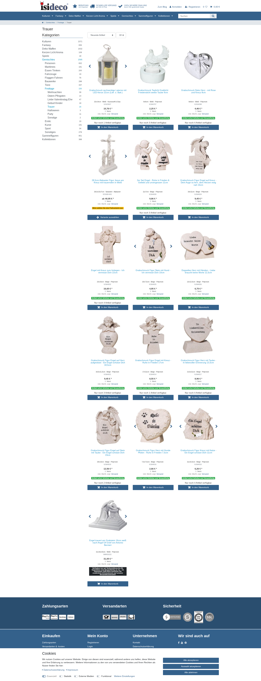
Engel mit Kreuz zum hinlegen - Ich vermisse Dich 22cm (107, 271)
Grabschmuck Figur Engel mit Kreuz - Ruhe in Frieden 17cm (153, 361)
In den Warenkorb (109, 127)
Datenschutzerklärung (143, 646)
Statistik (67, 676)
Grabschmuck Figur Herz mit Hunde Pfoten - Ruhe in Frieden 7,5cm (153, 451)
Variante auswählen (109, 217)
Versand (114, 114)
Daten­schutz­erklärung (54, 670)
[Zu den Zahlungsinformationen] (62, 617)
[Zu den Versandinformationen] (106, 617)
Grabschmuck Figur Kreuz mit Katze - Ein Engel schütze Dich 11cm (198, 451)
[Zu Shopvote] (187, 617)
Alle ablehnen (190, 672)
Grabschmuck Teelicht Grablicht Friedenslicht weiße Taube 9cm (153, 91)
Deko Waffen (75, 16)
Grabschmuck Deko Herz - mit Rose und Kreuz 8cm (198, 91)
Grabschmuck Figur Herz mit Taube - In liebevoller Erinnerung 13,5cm (198, 361)
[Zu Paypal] (46, 617)
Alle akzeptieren (191, 660)
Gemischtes (128, 16)
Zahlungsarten (49, 642)
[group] (107, 64)
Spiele (113, 16)
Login (90, 646)
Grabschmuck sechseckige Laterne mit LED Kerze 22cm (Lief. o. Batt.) (107, 91)
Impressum (72, 670)
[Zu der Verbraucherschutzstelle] (198, 617)
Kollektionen (164, 16)
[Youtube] (182, 642)
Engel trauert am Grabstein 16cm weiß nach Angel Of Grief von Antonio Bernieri (107, 542)
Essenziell (51, 676)
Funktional (106, 676)
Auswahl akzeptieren (191, 666)
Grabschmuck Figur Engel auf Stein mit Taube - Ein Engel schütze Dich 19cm (108, 452)
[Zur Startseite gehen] (43, 22)
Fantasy (60, 16)
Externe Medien (86, 676)
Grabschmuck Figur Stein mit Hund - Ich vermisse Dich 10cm (153, 271)
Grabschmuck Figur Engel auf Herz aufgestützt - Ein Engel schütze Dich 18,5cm (108, 362)
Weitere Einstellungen (124, 676)
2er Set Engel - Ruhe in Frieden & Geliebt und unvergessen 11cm (153, 181)
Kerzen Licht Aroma (96, 16)
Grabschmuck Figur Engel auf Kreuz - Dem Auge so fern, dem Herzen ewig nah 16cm (198, 182)
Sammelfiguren (146, 16)
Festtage (61, 22)
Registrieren (93, 642)
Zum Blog (162, 7)
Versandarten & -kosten (53, 646)
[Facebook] (178, 642)
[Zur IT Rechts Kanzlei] (172, 617)
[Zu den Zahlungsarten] (71, 617)
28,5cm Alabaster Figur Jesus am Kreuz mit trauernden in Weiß (108, 181)
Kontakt (136, 642)
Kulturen (46, 16)
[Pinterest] (186, 642)
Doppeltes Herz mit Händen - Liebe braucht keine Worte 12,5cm (198, 271)
